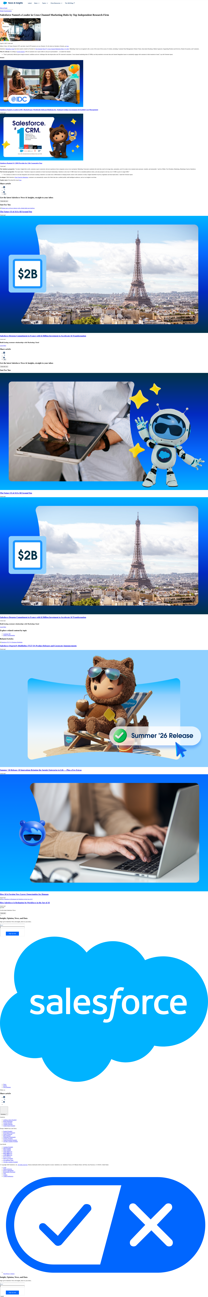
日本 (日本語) (7, 1150)
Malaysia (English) (8, 1158)
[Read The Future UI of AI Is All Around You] (17, 208)
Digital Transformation (6, 11)
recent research (21, 51)
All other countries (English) (10, 1141)
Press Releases (7, 1087)
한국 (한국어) (7, 1157)
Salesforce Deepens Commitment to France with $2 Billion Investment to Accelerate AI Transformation (43, 336)
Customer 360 (6, 634)
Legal (4, 1167)
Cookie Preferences (8, 1176)
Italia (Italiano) (7, 1135)
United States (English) (9, 1125)
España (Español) (7, 1131)
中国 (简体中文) (7, 1151)
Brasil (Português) (8, 1121)
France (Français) (7, 1134)
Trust (4, 1173)
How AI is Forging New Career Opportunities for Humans (24, 894)
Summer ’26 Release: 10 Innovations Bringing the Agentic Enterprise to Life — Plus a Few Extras (41, 770)
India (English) (7, 1148)
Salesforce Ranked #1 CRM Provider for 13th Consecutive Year (21, 163)
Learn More (3, 345)
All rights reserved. (23, 1164)
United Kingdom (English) (10, 1140)
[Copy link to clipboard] (4, 194)
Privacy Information (8, 1170)
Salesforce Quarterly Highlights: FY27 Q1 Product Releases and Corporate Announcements (38, 646)
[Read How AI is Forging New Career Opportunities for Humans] (104, 891)
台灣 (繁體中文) (7, 1155)
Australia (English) (8, 1147)
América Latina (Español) (9, 1120)
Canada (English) (7, 1123)
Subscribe (3, 913)
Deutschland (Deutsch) (9, 1132)
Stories (5, 1085)
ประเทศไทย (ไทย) (8, 1160)
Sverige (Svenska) (8, 1138)
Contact (5, 1175)
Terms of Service (7, 1169)
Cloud (12, 49)
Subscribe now (4, 201)
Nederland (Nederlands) (9, 1137)
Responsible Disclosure (9, 1172)
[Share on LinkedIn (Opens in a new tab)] (4, 187)
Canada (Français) (8, 1124)
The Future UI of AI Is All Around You (16, 212)
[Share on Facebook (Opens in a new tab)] (4, 192)
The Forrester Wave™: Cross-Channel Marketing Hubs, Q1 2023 (52, 49)
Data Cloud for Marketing (21, 177)
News (4, 1084)
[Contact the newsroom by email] (4, 1104)
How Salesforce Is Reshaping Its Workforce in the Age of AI (25, 903)
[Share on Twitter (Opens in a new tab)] (4, 190)
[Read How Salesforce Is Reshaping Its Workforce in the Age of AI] (16, 899)
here (20, 180)
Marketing (8, 49)
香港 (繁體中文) (7, 1153)
